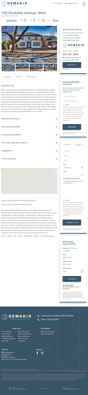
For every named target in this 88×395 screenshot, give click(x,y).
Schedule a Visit (78, 145)
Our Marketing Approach (8, 338)
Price (64, 254)
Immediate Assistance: (57, 316)
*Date (64, 164)
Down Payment (67, 261)
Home (3, 236)
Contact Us (71, 65)
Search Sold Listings (23, 336)
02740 (36, 236)
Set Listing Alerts (6, 331)
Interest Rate (67, 268)
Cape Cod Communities (47, 334)
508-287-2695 (71, 54)
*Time (64, 171)
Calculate (72, 279)
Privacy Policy (66, 120)
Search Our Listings (23, 331)
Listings (9, 236)
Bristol (20, 236)
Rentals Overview (23, 338)
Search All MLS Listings (24, 334)
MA (15, 236)
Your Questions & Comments (71, 178)
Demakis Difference (7, 336)
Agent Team (5, 341)
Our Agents (66, 69)
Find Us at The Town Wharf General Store (15, 359)
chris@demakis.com (72, 3)
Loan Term (66, 248)
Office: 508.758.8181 (50, 319)
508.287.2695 (59, 3)
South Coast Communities (48, 331)
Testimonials (21, 341)
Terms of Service (73, 229)
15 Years (67, 250)
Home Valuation (6, 334)
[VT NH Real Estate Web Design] (71, 388)
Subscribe (72, 127)
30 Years (74, 248)
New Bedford (28, 236)
